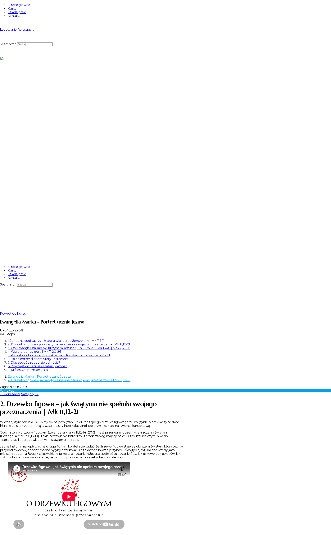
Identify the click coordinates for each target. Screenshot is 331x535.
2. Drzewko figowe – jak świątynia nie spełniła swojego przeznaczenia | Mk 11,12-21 (69, 380)
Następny (30, 394)
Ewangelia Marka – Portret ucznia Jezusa (39, 376)
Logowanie (8, 29)
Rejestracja (25, 29)
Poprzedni (10, 394)
